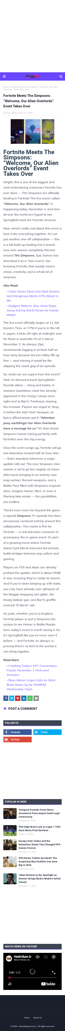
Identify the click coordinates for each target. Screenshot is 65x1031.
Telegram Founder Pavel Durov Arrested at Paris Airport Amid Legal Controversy (39, 813)
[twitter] (47, 732)
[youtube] (17, 739)
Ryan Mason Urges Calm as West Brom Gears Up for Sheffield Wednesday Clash (31, 684)
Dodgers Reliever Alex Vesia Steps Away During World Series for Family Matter (32, 310)
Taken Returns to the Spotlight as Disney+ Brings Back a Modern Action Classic (40, 878)
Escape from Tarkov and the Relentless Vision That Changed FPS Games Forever (39, 844)
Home (6, 87)
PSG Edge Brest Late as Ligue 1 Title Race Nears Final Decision (39, 828)
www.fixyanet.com (27, 1026)
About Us (37, 1017)
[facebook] (17, 732)
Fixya (8, 113)
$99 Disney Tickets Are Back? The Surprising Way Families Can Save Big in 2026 (38, 861)
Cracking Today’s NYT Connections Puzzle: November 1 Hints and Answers (32, 670)
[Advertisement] (32, 35)
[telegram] (47, 739)
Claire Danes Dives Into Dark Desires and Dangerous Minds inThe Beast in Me (33, 296)
